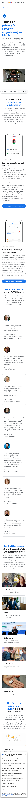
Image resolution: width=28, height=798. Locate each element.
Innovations (22, 91)
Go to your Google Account (14, 206)
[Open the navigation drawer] (3, 2)
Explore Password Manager (14, 281)
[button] (14, 75)
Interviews (13, 91)
